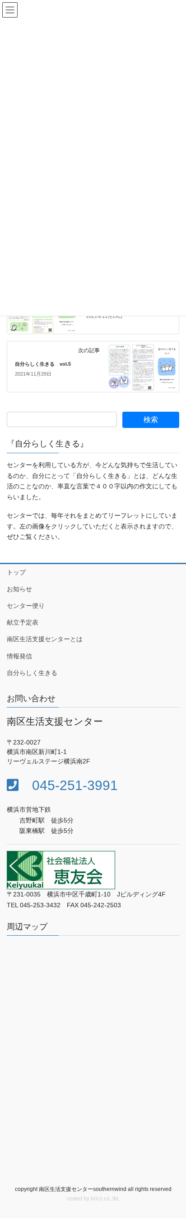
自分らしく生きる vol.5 (43, 364)
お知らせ (19, 589)
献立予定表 (22, 622)
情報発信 (19, 656)
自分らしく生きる (32, 672)
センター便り (26, 605)
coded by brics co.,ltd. (93, 1198)
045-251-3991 (68, 785)
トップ (16, 572)
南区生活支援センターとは (45, 639)
